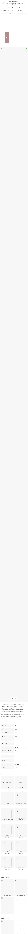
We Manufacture (11, 3)
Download (20, 10)
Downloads (17, 3)
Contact (14, 4)
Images (4, 10)
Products (11, 1)
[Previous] (12, 12)
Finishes (16, 1)
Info (12, 10)
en (25, 3)
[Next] (15, 12)
